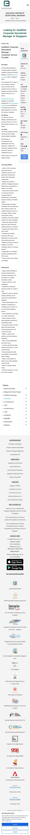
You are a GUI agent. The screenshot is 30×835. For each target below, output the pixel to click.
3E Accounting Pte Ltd (7, 98)
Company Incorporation (15, 444)
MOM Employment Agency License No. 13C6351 (15, 707)
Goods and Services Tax (15, 496)
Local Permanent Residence (15, 470)
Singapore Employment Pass (15, 473)
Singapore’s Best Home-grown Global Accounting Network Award (15, 643)
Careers (5, 385)
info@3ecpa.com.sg (15, 546)
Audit (5, 405)
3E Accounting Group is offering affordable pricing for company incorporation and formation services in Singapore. (15, 527)
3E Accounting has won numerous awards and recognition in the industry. (15, 519)
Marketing (7, 425)
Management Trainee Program (12, 392)
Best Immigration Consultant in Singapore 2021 (15, 657)
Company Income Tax (15, 489)
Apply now (24, 156)
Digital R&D (7, 418)
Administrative (8, 421)
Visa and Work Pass (15, 466)
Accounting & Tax (9, 402)
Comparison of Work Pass (15, 463)
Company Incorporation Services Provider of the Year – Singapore (15, 628)
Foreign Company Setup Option (15, 447)
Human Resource (9, 408)
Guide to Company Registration (15, 451)
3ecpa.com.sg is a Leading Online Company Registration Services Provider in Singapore (15, 511)
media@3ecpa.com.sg (17, 554)
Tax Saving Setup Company (15, 500)
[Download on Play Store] (15, 567)
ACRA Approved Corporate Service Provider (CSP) (15, 683)
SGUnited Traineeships (10, 395)
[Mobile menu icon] (28, 5)
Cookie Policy (8, 820)
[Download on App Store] (15, 561)
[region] (15, 823)
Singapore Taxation (15, 485)
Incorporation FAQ (15, 454)
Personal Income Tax (15, 492)
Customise (15, 828)
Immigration (7, 415)
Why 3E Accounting (9, 388)
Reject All (15, 832)
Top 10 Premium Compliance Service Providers (15, 614)
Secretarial (7, 398)
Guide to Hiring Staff (15, 477)
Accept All (15, 824)
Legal (5, 412)
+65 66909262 (16, 544)
